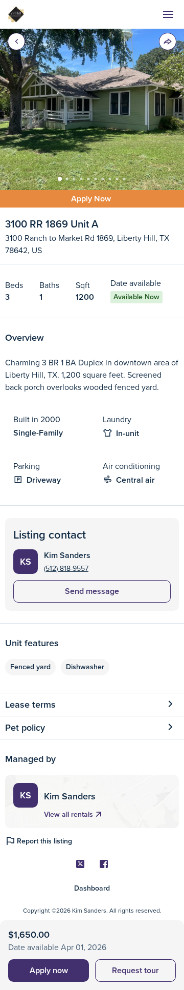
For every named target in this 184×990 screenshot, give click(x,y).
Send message (92, 591)
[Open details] (170, 704)
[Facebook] (104, 864)
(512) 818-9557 (66, 568)
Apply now (49, 970)
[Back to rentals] (16, 41)
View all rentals (68, 815)
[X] (80, 864)
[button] (167, 41)
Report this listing (44, 841)
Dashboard (92, 888)
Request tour (135, 970)
